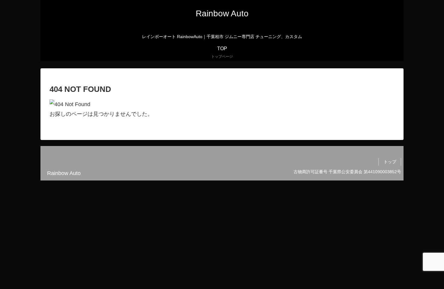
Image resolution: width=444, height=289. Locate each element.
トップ (390, 161)
